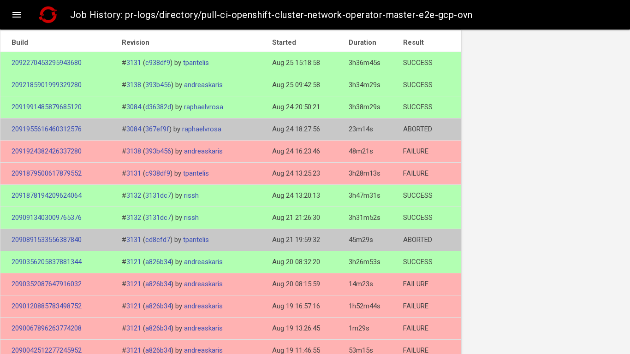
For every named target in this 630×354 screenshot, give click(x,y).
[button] (17, 15)
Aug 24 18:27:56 (296, 129)
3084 (133, 107)
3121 (133, 262)
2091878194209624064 (47, 195)
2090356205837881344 (47, 262)
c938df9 (157, 63)
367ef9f (157, 129)
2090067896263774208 (47, 328)
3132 (133, 195)
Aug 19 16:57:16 (296, 306)
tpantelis (196, 63)
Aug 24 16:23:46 (296, 151)
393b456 (158, 85)
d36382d (158, 107)
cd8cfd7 (157, 240)
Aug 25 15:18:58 (296, 63)
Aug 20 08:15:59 (296, 284)
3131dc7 (158, 195)
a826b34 (158, 262)
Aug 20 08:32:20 (296, 262)
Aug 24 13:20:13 (296, 195)
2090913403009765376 (47, 217)
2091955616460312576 (47, 129)
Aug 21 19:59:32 (296, 240)
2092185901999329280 (47, 85)
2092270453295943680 (47, 63)
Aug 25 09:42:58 (296, 85)
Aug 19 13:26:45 (296, 328)
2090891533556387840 (47, 240)
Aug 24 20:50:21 (296, 107)
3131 (133, 63)
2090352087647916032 (47, 284)
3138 (133, 85)
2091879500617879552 (47, 173)
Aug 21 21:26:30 (296, 217)
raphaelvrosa (203, 107)
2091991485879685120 (47, 107)
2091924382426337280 (47, 151)
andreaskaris (203, 85)
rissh (191, 195)
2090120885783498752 (47, 306)
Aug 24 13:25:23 (296, 173)
